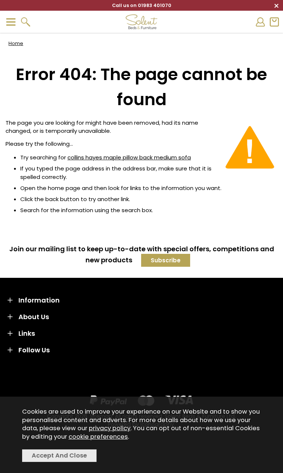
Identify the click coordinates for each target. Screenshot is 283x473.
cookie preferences (98, 436)
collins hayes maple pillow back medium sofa (129, 157)
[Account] (260, 22)
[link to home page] (141, 21)
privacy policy (109, 428)
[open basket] (274, 22)
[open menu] (11, 22)
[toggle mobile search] (25, 22)
